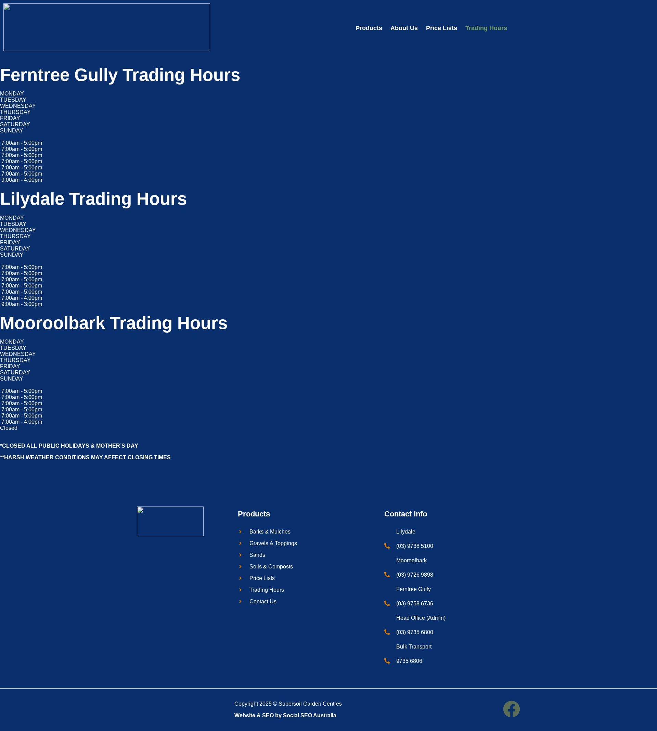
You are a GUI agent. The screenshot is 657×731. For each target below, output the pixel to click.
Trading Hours (486, 28)
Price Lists (441, 28)
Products (369, 28)
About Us (404, 28)
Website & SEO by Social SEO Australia (285, 715)
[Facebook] (511, 709)
